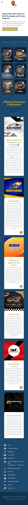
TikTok (21, 499)
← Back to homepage (10, 29)
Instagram (15, 499)
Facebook (8, 499)
